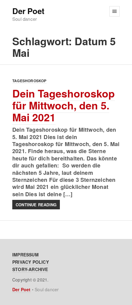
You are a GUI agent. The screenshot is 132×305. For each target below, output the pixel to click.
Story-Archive (30, 269)
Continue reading (36, 205)
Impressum (25, 255)
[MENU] (114, 11)
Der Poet (28, 11)
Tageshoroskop (29, 80)
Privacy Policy (30, 262)
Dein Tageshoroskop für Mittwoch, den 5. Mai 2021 (63, 105)
